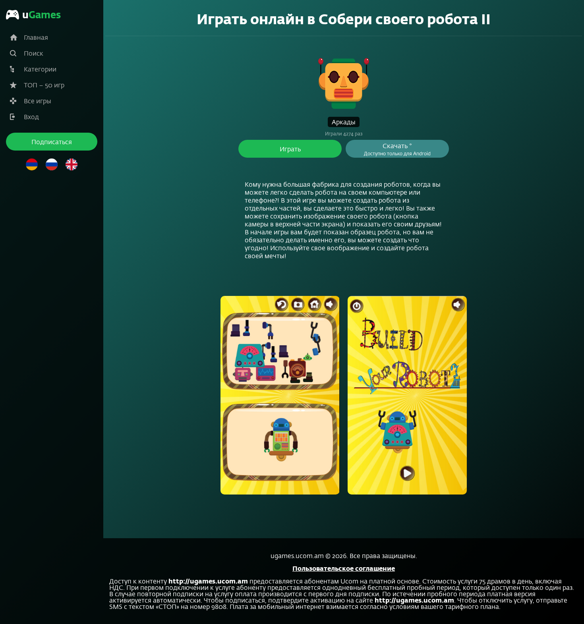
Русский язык (52, 164)
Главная (36, 37)
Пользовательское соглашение (343, 568)
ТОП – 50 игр (44, 85)
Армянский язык (32, 164)
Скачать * (397, 148)
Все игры (37, 101)
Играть (290, 149)
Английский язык (71, 164)
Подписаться (51, 141)
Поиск (33, 53)
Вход (31, 116)
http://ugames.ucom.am (208, 581)
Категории (40, 69)
